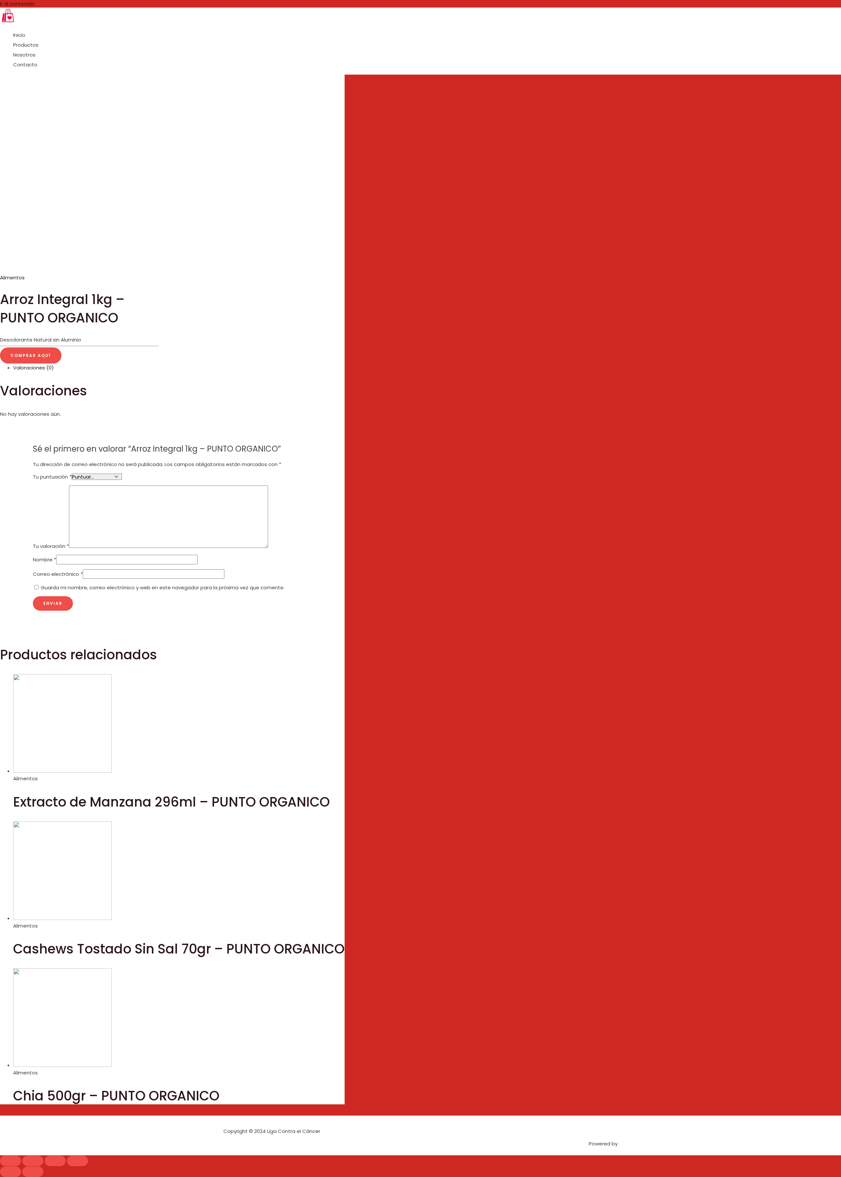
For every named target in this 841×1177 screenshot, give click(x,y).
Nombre (44, 559)
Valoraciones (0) (33, 367)
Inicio (19, 35)
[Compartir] (32, 1161)
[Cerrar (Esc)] (10, 1161)
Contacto (25, 64)
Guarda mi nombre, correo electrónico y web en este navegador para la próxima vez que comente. (162, 587)
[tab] (179, 367)
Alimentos (12, 277)
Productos (25, 44)
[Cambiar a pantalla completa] (55, 1161)
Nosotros (24, 54)
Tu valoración (51, 546)
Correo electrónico (58, 574)
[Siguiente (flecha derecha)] (32, 1171)
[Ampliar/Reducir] (77, 1161)
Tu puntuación (52, 476)
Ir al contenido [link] (17, 3)
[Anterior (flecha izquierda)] (10, 1171)
